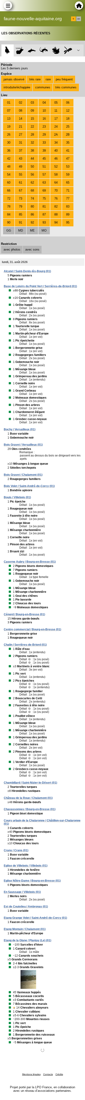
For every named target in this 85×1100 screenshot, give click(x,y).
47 (67, 158)
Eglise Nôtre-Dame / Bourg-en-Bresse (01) (32, 880)
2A (56, 134)
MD (20, 230)
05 (56, 102)
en (78, 19)
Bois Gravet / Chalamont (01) (23, 474)
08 (20, 110)
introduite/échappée (17, 87)
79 (20, 206)
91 (20, 222)
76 (56, 198)
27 (20, 134)
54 (8, 174)
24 (56, 126)
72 (8, 198)
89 (67, 214)
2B (68, 134)
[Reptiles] (44, 50)
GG (8, 230)
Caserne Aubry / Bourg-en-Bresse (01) (30, 561)
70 (56, 190)
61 (20, 182)
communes (42, 87)
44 (32, 158)
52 (56, 166)
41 (67, 150)
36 (8, 150)
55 (20, 174)
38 (32, 150)
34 (56, 142)
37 (20, 150)
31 (20, 142)
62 (32, 182)
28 (32, 134)
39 (44, 150)
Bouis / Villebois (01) (17, 497)
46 (56, 158)
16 (44, 118)
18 (67, 118)
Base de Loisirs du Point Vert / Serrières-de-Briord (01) (40, 286)
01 (8, 102)
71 (67, 190)
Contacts (48, 1074)
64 (56, 182)
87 (44, 214)
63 (44, 182)
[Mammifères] (20, 50)
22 (32, 126)
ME (32, 230)
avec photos (12, 249)
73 (20, 198)
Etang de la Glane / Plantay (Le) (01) (27, 940)
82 (56, 206)
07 (8, 110)
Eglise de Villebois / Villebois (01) (25, 865)
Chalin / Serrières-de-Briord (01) (25, 644)
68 (32, 190)
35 (67, 142)
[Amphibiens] (56, 50)
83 (67, 206)
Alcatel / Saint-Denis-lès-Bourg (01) (27, 271)
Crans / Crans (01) (16, 850)
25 (67, 126)
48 (8, 166)
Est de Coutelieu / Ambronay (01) (26, 906)
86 (32, 214)
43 (20, 158)
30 (8, 142)
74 (32, 198)
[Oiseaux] (7, 50)
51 (44, 166)
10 (44, 110)
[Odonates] (68, 50)
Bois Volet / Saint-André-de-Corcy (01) (29, 486)
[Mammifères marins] (32, 50)
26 (8, 134)
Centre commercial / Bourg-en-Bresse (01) (32, 629)
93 (44, 222)
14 (20, 118)
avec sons (32, 249)
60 (8, 182)
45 (44, 158)
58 (56, 174)
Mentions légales (31, 1074)
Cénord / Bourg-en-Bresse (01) (24, 614)
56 (32, 174)
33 (44, 142)
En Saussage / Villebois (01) (22, 892)
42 (8, 158)
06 (67, 102)
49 (20, 166)
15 (32, 118)
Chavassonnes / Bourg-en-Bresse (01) (29, 809)
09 (32, 110)
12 (67, 110)
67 (20, 190)
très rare (35, 79)
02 (20, 102)
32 (32, 142)
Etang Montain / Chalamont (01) (25, 929)
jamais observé (14, 79)
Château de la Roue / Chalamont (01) (28, 798)
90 (8, 222)
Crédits (59, 1074)
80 (32, 206)
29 (44, 134)
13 (8, 118)
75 (44, 198)
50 (32, 166)
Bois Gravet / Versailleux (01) (23, 444)
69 (44, 190)
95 (67, 222)
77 (67, 198)
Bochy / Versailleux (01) (19, 429)
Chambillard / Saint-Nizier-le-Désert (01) (30, 782)
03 (32, 102)
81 (44, 206)
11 (55, 110)
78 (8, 206)
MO (44, 230)
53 (67, 166)
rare (48, 79)
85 (20, 214)
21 (20, 126)
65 (67, 182)
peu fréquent (64, 79)
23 (44, 126)
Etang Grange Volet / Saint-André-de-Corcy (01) (35, 917)
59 (67, 174)
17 (56, 118)
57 (44, 174)
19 (8, 126)
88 (56, 214)
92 (32, 222)
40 (56, 150)
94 (56, 222)
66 (8, 190)
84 (8, 214)
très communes (65, 87)
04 (44, 102)
